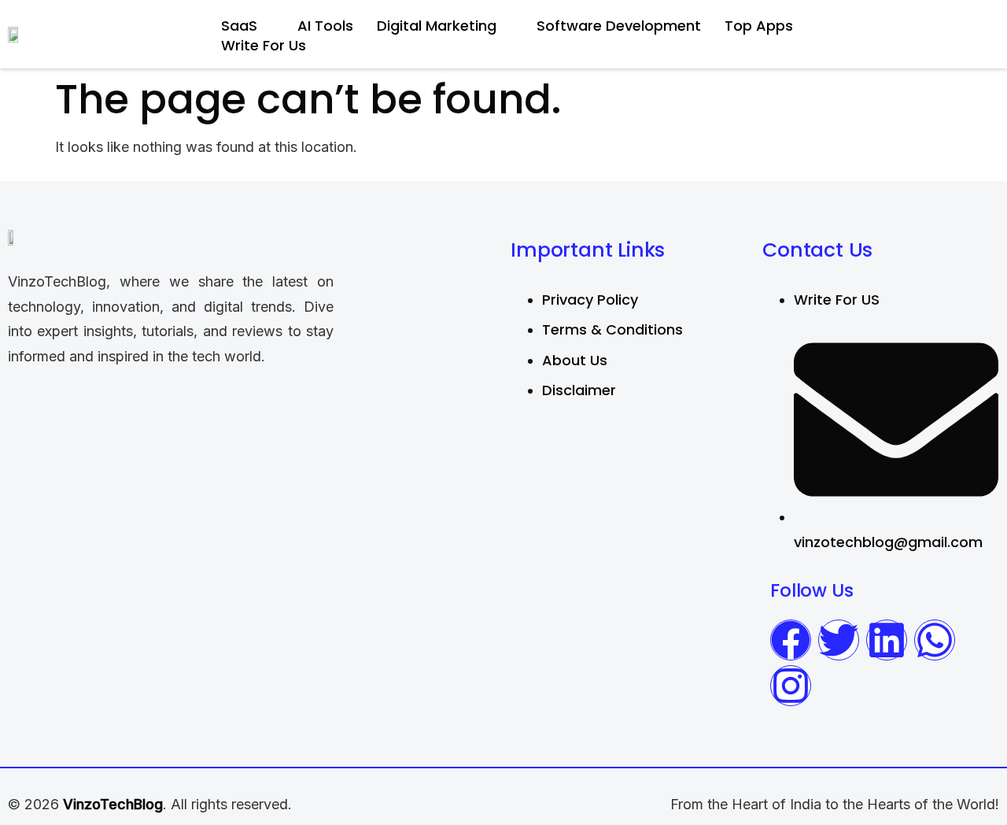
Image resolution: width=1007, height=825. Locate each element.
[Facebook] (790, 640)
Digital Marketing (436, 25)
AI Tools (325, 25)
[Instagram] (790, 685)
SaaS (239, 25)
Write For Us (263, 45)
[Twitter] (838, 640)
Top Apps (759, 25)
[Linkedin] (886, 640)
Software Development (619, 25)
